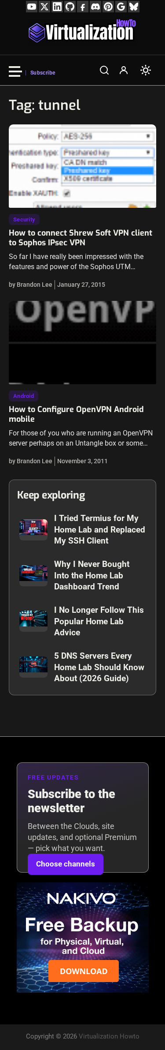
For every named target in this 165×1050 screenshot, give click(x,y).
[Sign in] (123, 70)
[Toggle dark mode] (145, 70)
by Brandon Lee (30, 284)
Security (24, 219)
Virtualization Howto (109, 1036)
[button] (104, 70)
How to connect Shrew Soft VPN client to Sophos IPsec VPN (80, 238)
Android (23, 396)
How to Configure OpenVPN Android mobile (76, 414)
